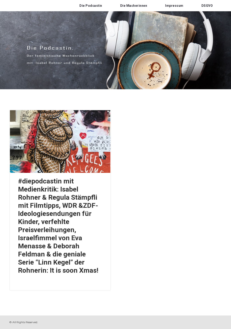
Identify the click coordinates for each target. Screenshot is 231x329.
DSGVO (207, 5)
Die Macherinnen (133, 5)
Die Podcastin (90, 5)
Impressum (174, 5)
